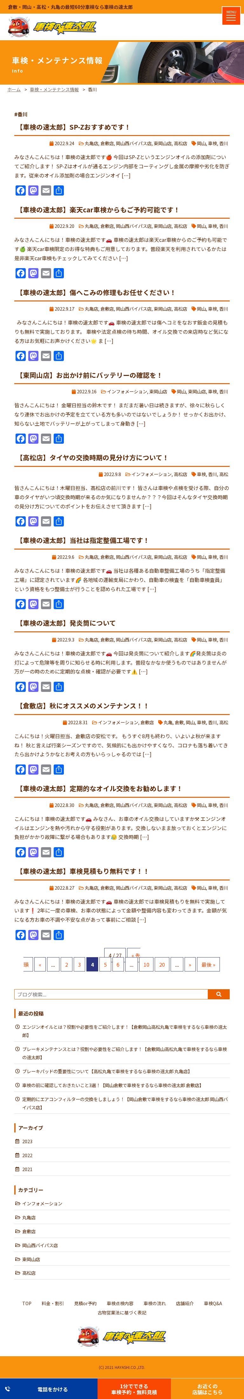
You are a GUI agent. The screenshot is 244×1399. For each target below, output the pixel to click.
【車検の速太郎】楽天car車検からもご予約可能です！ (98, 209)
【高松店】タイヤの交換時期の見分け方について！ (92, 457)
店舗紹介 (185, 1303)
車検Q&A (213, 1303)
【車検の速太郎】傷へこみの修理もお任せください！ (96, 292)
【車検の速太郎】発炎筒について (66, 623)
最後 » (208, 964)
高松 (223, 474)
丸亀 (168, 722)
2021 (27, 1169)
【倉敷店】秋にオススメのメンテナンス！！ (83, 705)
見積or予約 (85, 1303)
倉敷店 (107, 143)
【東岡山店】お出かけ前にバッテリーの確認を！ (89, 375)
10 (146, 964)
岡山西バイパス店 (134, 143)
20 (162, 964)
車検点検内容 (120, 1303)
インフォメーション (127, 391)
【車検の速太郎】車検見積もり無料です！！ (83, 871)
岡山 (201, 143)
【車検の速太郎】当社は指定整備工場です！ (83, 540)
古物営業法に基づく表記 (122, 1312)
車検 (212, 143)
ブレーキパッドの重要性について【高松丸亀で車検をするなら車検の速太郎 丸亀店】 (107, 1071)
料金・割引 (53, 1303)
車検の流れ (155, 1303)
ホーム (14, 89)
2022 (27, 1155)
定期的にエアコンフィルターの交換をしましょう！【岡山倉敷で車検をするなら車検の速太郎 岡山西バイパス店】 (125, 1103)
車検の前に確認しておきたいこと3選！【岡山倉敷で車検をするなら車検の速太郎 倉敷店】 (113, 1085)
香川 (223, 143)
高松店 (180, 143)
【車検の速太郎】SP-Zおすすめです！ (73, 127)
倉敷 (179, 722)
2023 (27, 1141)
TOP (26, 1303)
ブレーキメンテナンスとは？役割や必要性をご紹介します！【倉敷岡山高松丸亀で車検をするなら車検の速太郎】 (124, 1053)
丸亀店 (91, 143)
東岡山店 (163, 143)
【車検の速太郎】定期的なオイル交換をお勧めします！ (99, 788)
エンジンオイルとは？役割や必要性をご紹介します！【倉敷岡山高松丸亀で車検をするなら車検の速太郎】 (124, 1030)
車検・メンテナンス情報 (54, 89)
